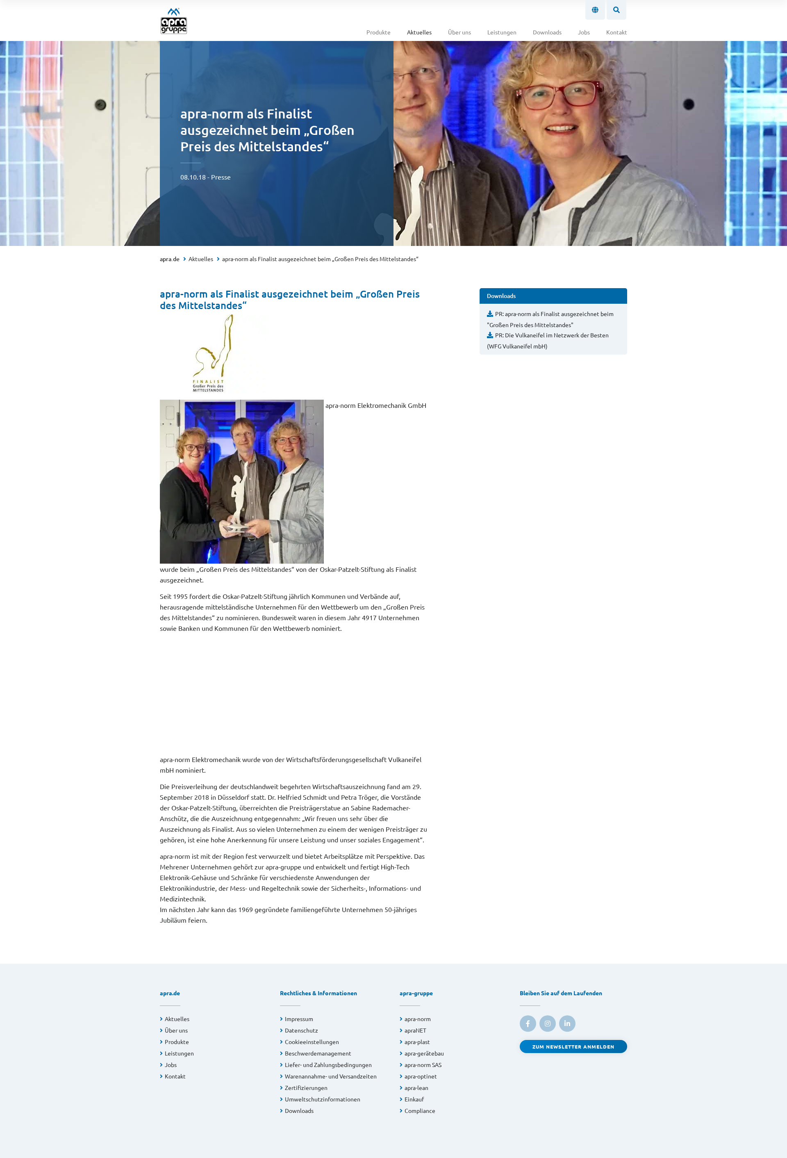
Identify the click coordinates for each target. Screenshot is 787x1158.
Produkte (378, 32)
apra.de (170, 259)
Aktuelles (419, 32)
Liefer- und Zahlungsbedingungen (328, 1064)
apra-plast (417, 1041)
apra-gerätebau (424, 1053)
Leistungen (501, 32)
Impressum (299, 1018)
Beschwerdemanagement (318, 1053)
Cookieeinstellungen (312, 1041)
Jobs (584, 32)
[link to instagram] (547, 1023)
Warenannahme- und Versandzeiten (331, 1076)
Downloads (547, 32)
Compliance (420, 1110)
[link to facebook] (528, 1023)
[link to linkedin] (567, 1023)
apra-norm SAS (423, 1064)
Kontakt (616, 32)
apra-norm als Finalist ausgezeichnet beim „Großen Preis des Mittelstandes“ (320, 258)
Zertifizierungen (306, 1087)
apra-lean (416, 1087)
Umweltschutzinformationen (322, 1099)
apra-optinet (421, 1076)
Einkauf (414, 1099)
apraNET (415, 1030)
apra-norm (418, 1018)
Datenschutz (301, 1030)
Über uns (459, 32)
